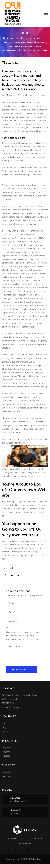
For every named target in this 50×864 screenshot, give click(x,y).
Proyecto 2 (6, 751)
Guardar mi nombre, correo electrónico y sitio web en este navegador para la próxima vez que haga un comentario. (25, 635)
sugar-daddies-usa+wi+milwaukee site (29, 38)
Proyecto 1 (6, 747)
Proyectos (31, 838)
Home (6, 38)
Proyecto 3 (6, 756)
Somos (5, 723)
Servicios (41, 838)
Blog (4, 727)
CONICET (6, 772)
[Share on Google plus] (11, 575)
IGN (3, 780)
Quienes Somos (18, 838)
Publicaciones (25, 843)
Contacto (6, 731)
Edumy (17, 859)
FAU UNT (6, 776)
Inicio (7, 838)
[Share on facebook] (5, 575)
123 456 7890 (8, 703)
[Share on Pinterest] (18, 575)
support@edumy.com (11, 707)
